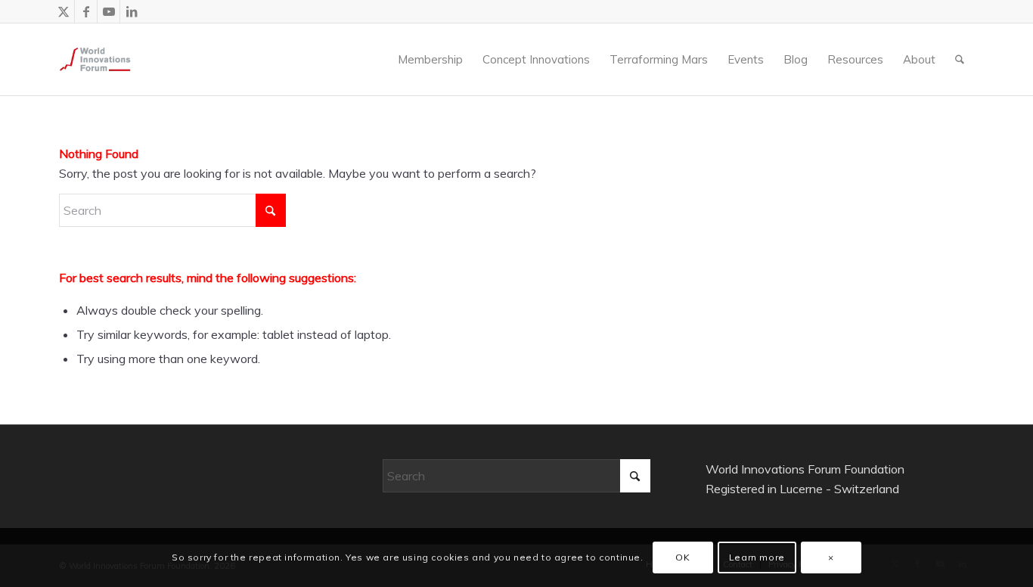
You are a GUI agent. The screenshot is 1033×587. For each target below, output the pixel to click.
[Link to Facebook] (86, 11)
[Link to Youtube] (108, 11)
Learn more (757, 557)
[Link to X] (63, 11)
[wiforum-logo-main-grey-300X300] (95, 59)
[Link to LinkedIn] (131, 11)
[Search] (959, 59)
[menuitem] (377, 59)
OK (682, 557)
